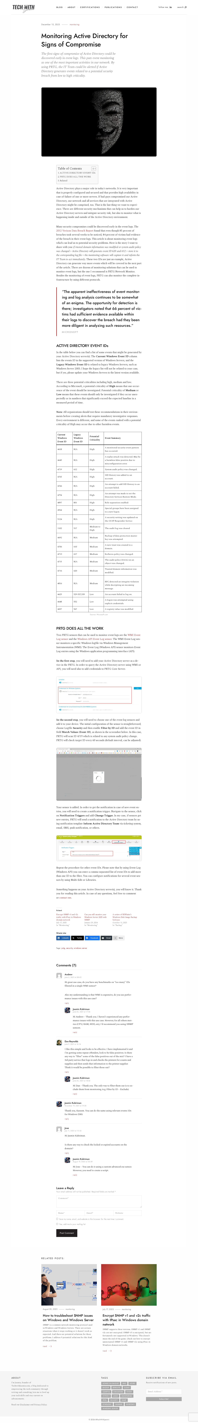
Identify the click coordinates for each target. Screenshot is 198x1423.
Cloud (126, 1388)
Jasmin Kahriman (81, 1009)
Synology (107, 1404)
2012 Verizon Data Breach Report (74, 231)
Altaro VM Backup (111, 1383)
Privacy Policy (40, 1404)
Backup (106, 1388)
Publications (113, 7)
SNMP (124, 1400)
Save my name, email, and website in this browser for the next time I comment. (91, 1219)
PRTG (63, 948)
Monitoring (74, 24)
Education (118, 1392)
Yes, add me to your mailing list (72, 1224)
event (129, 1392)
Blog (59, 7)
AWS (124, 1383)
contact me (65, 898)
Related (63, 180)
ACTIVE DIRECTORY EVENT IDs (77, 173)
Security (69, 948)
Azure (132, 1383)
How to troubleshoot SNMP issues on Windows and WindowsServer (68, 1317)
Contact (132, 7)
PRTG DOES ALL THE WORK (75, 177)
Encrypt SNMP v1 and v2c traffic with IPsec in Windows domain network (68, 917)
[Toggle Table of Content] (92, 168)
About (72, 7)
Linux (115, 1396)
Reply (67, 1003)
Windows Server (80, 948)
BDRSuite (116, 1388)
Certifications (90, 7)
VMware (118, 1404)
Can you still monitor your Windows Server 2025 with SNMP (95, 917)
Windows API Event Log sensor (94, 639)
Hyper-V (106, 1396)
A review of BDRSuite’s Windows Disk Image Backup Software (125, 917)
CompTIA (106, 1392)
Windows (130, 1404)
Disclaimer (25, 1404)
